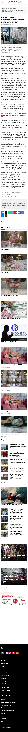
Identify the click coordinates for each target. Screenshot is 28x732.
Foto (2, 540)
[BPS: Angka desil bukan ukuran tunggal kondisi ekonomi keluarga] (4, 519)
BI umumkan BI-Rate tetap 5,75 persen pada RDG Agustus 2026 (13, 340)
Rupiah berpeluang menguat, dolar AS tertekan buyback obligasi (13, 294)
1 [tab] (9, 562)
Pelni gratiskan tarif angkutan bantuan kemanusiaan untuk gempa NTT (13, 578)
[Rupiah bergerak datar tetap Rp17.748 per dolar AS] (14, 263)
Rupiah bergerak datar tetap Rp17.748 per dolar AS (13, 271)
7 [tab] (17, 586)
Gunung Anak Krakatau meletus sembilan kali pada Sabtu (17, 476)
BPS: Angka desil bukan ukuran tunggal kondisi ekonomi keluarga (16, 518)
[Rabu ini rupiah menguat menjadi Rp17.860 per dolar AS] (14, 401)
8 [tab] (20, 586)
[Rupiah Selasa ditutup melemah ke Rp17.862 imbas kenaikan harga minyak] (14, 424)
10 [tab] (24, 586)
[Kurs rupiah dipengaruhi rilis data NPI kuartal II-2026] (14, 239)
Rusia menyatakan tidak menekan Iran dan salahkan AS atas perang (17, 446)
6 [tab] (15, 586)
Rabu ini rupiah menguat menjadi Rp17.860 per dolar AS (11, 410)
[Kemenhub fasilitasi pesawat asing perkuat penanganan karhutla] (4, 526)
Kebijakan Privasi (6, 705)
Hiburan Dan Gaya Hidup (8, 695)
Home (6, 8)
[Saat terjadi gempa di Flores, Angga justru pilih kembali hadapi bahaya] (4, 534)
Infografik (4, 588)
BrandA (3, 713)
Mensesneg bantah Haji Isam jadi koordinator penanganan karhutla (16, 511)
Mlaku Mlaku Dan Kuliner (8, 693)
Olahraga (4, 681)
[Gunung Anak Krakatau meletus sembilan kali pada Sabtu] (4, 476)
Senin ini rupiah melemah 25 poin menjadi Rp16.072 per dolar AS (13, 115)
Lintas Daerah (5, 675)
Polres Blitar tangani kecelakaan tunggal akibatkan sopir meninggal (17, 461)
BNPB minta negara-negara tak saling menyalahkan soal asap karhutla (13, 503)
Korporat (3, 718)
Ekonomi (12, 8)
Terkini (3, 658)
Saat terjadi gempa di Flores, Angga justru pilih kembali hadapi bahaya (16, 533)
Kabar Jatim (4, 673)
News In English (5, 690)
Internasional (5, 687)
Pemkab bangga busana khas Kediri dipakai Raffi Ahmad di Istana (16, 453)
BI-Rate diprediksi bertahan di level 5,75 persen (13, 387)
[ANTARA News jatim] (15, 2)
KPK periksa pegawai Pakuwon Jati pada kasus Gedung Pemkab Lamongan (17, 468)
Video (3, 564)
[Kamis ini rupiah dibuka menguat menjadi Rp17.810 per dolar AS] (14, 309)
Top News (4, 483)
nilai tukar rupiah (10, 222)
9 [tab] (22, 586)
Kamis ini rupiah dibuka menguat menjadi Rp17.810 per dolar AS (11, 317)
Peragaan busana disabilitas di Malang (14, 556)
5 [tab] (18, 562)
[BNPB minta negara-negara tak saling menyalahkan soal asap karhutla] (14, 495)
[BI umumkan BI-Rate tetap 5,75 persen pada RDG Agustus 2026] (14, 332)
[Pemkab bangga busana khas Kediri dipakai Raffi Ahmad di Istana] (4, 454)
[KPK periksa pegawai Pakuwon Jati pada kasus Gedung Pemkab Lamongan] (4, 469)
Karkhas (3, 683)
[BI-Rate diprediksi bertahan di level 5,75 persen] (14, 378)
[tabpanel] (14, 552)
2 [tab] (11, 562)
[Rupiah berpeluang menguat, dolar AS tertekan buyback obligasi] (14, 286)
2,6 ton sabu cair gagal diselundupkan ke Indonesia (14, 634)
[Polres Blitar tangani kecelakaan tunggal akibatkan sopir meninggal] (4, 461)
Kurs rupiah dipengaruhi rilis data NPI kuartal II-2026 (13, 248)
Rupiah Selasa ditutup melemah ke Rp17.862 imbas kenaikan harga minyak (13, 433)
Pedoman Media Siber (7, 710)
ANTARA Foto (5, 716)
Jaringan (3, 699)
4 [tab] (16, 562)
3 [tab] (14, 562)
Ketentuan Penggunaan (8, 702)
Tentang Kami (5, 708)
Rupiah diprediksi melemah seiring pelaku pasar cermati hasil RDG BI (12, 363)
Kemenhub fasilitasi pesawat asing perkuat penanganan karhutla (16, 525)
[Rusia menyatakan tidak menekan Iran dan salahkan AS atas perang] (4, 447)
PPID (2, 721)
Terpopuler (5, 440)
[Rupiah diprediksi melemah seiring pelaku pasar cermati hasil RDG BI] (14, 355)
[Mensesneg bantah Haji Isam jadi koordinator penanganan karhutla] (4, 511)
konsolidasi (21, 222)
